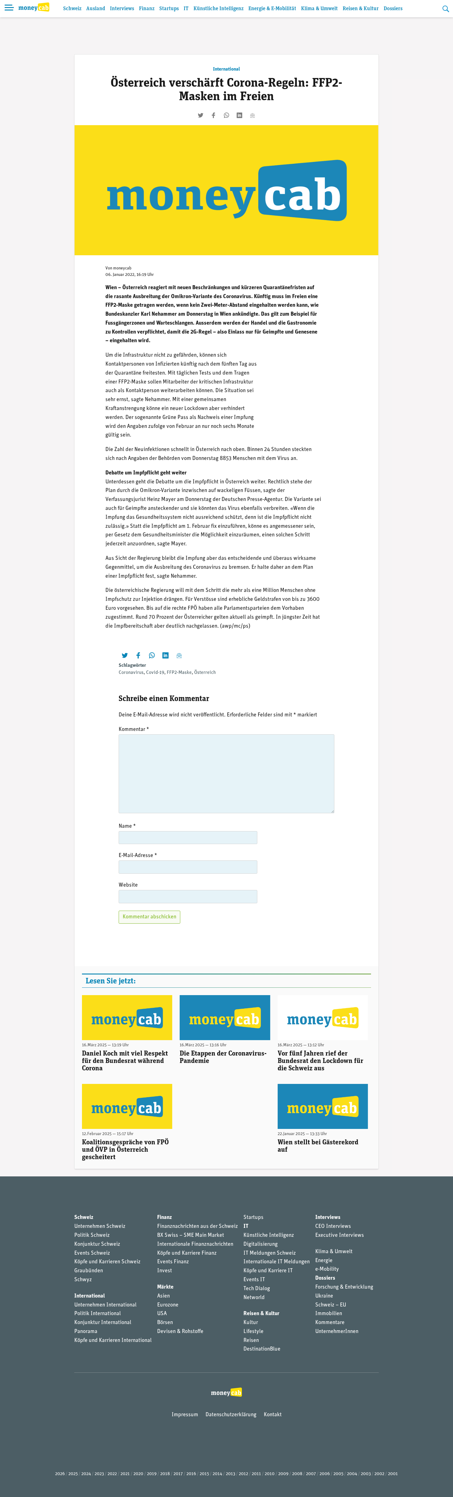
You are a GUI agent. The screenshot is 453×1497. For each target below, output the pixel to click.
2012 (243, 1474)
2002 (379, 1474)
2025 (73, 1474)
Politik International (97, 1314)
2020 (138, 1474)
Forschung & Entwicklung (344, 1287)
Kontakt (273, 1415)
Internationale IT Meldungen (276, 1262)
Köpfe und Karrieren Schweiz (107, 1262)
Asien (163, 1296)
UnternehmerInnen (336, 1332)
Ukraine (324, 1296)
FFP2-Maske (179, 672)
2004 (352, 1474)
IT (186, 8)
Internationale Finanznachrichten (195, 1244)
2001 (393, 1474)
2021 (125, 1474)
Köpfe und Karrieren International (113, 1340)
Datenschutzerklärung (231, 1415)
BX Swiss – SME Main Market (190, 1235)
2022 (112, 1474)
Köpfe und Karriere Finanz (187, 1253)
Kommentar (134, 729)
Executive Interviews (339, 1235)
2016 (191, 1474)
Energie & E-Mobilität (272, 8)
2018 (165, 1474)
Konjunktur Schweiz (97, 1244)
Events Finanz (173, 1262)
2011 (256, 1474)
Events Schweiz (92, 1253)
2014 (217, 1474)
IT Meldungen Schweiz (269, 1253)
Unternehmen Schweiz (99, 1226)
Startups (169, 8)
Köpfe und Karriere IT (268, 1271)
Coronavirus (131, 672)
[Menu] (9, 8)
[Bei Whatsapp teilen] (226, 115)
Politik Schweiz (92, 1235)
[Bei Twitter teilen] (200, 115)
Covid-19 (155, 672)
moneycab (122, 268)
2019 (152, 1474)
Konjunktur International (102, 1323)
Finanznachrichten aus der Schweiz (197, 1226)
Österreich (205, 672)
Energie (324, 1261)
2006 (325, 1474)
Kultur (250, 1323)
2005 (338, 1474)
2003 (366, 1474)
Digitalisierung (260, 1244)
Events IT (254, 1280)
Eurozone (167, 1305)
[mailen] (252, 115)
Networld (254, 1298)
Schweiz (72, 8)
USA (162, 1314)
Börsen (165, 1323)
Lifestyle (253, 1332)
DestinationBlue (261, 1349)
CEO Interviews (333, 1226)
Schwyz (83, 1280)
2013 (230, 1474)
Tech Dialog (256, 1289)
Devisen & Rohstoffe (180, 1332)
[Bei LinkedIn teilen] (239, 115)
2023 (99, 1474)
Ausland (95, 8)
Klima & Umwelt (319, 8)
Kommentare (330, 1323)
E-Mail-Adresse (138, 856)
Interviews (122, 8)
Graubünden (88, 1271)
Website (128, 885)
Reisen (251, 1340)
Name (127, 826)
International (226, 69)
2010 (270, 1474)
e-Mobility (327, 1269)
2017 (178, 1474)
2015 (204, 1474)
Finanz (146, 8)
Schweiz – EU (330, 1305)
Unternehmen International (105, 1305)
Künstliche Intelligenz (218, 8)
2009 (283, 1474)
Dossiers (393, 8)
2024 (86, 1474)
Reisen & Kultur (361, 8)
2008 (297, 1474)
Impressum (185, 1415)
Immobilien (328, 1314)
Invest (164, 1271)
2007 (311, 1474)
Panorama (85, 1332)
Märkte (165, 1287)
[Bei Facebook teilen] (213, 115)
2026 (60, 1474)
